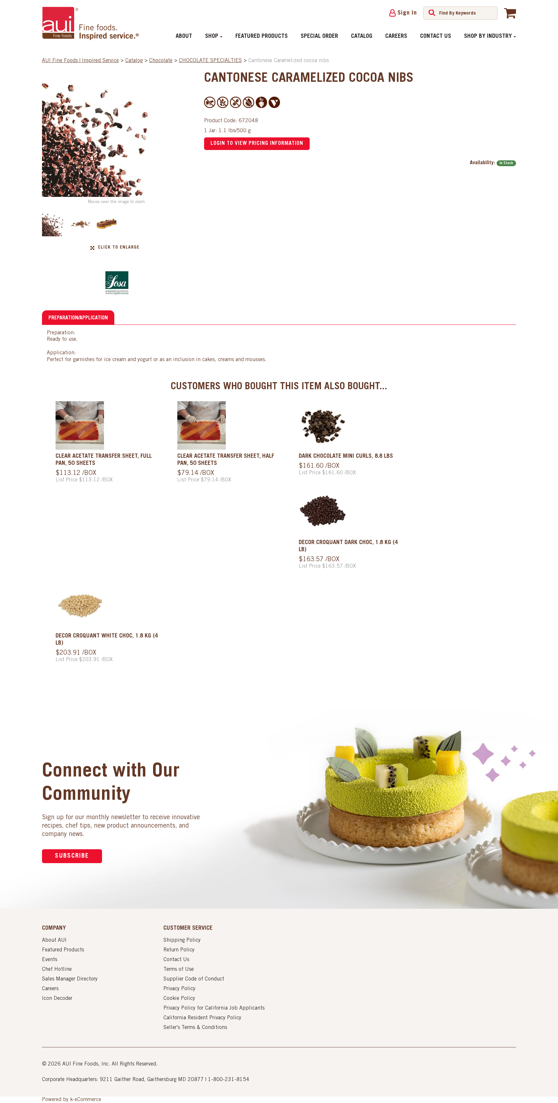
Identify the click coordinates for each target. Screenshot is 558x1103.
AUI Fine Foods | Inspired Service (80, 60)
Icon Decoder (57, 998)
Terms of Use (178, 969)
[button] (510, 12)
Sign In (407, 13)
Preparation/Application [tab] (78, 318)
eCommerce (88, 1099)
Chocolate (160, 60)
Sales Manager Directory (70, 979)
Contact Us (435, 36)
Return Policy (178, 950)
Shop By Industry (488, 36)
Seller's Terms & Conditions (195, 1027)
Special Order (319, 36)
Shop (211, 36)
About (184, 36)
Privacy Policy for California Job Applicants (213, 1008)
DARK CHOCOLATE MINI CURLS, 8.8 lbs (346, 456)
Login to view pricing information (257, 143)
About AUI (54, 940)
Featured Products (261, 36)
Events (49, 959)
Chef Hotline (57, 969)
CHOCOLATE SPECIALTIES (210, 60)
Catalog (361, 36)
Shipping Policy (182, 940)
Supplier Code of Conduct (193, 979)
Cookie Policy (179, 998)
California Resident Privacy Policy (202, 1018)
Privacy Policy (179, 988)
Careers (396, 36)
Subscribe (72, 856)
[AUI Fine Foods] (90, 23)
